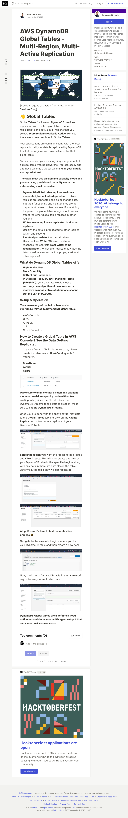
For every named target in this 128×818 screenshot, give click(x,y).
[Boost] (6, 89)
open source (48, 807)
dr (48, 60)
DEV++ (36, 797)
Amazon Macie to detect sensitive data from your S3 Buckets (107, 92)
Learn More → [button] (29, 771)
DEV (73, 807)
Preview (43, 653)
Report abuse (60, 661)
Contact (55, 800)
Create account (115, 3)
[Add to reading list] (6, 81)
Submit (30, 653)
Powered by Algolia (83, 4)
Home (13, 797)
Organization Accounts (106, 797)
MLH (96, 800)
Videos (44, 797)
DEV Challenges (24, 797)
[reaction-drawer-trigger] (6, 62)
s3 (30, 60)
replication (39, 60)
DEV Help (74, 797)
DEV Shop (88, 800)
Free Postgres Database (71, 800)
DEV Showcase (36, 800)
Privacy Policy (65, 804)
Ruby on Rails (58, 810)
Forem (34, 807)
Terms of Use (79, 804)
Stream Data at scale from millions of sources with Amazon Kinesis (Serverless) (108, 125)
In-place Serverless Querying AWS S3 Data (108, 109)
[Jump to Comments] (6, 71)
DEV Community (26, 793)
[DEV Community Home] (5, 3)
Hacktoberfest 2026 (104, 227)
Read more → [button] (102, 248)
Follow (109, 22)
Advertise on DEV (87, 797)
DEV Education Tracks (59, 797)
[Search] (12, 3)
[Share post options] (6, 96)
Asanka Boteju (33, 14)
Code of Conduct (44, 661)
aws (23, 60)
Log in (100, 3)
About (47, 800)
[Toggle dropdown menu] (87, 672)
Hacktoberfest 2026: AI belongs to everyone (108, 203)
